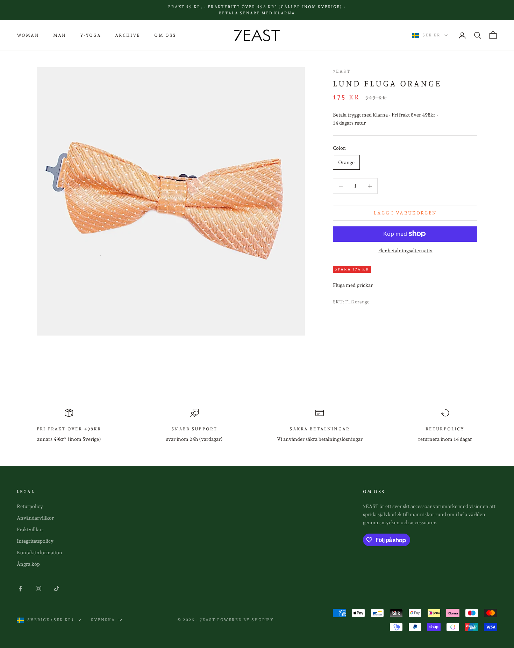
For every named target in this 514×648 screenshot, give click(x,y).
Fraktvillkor (30, 529)
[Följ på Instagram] (38, 588)
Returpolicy (30, 506)
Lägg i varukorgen (405, 213)
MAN (59, 35)
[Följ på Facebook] (20, 588)
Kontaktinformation (39, 552)
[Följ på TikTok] (56, 588)
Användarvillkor (35, 518)
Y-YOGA (90, 35)
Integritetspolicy (35, 541)
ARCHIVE (127, 35)
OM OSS (165, 35)
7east (341, 71)
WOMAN (28, 35)
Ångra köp (28, 564)
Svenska (103, 620)
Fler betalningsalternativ (405, 250)
